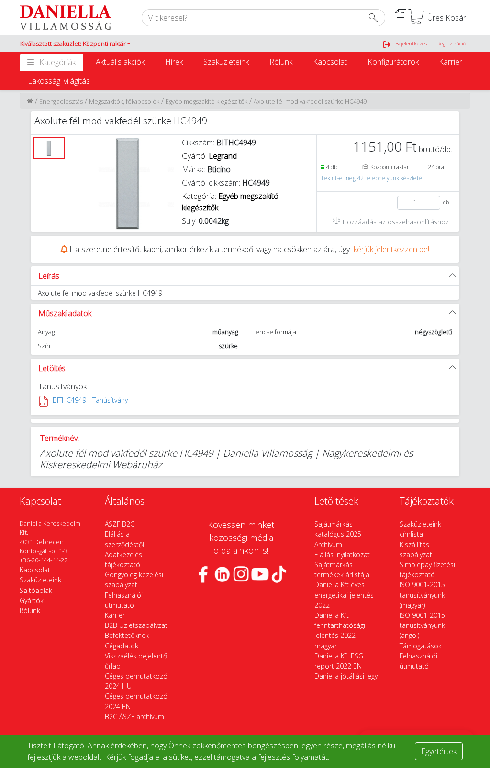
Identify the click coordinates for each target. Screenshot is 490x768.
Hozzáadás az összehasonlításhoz (395, 221)
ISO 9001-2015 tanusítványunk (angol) (422, 625)
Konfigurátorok (393, 61)
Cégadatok (121, 645)
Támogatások (421, 645)
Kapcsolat (330, 61)
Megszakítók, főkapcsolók (124, 101)
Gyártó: (209, 156)
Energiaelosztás (61, 101)
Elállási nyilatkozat (342, 554)
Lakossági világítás (59, 81)
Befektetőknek (127, 635)
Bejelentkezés (411, 43)
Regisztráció (451, 43)
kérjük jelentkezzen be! (391, 249)
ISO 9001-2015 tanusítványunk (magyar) (422, 594)
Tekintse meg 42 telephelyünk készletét (372, 178)
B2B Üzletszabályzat (136, 625)
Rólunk (280, 61)
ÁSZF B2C (119, 523)
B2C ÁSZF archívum (134, 716)
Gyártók (32, 600)
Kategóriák (57, 62)
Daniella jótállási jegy (346, 675)
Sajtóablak (36, 590)
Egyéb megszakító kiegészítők (206, 101)
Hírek (174, 61)
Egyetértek (439, 751)
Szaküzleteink (226, 61)
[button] (75, 44)
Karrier (450, 61)
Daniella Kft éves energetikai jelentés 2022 (344, 594)
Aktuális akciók (120, 61)
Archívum (328, 544)
